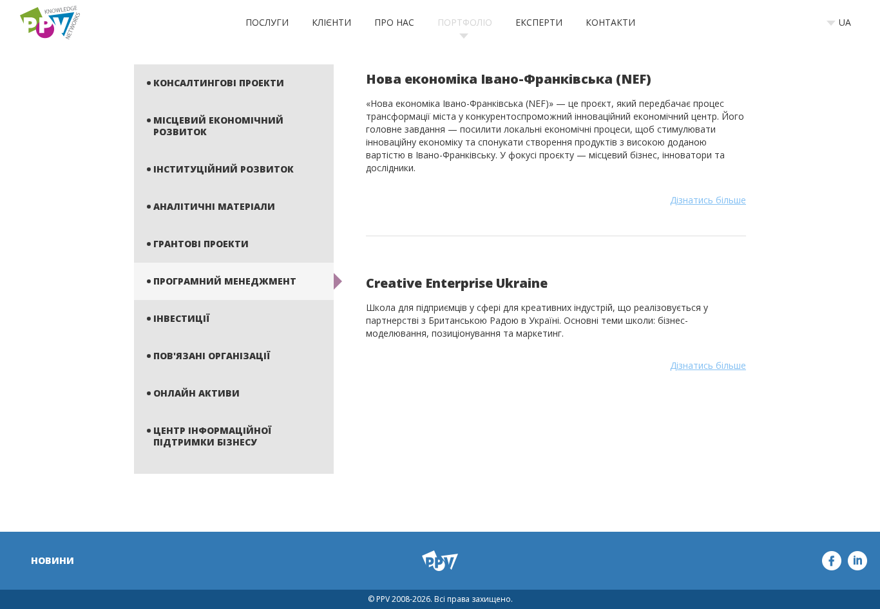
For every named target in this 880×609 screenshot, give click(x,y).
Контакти (610, 22)
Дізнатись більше (708, 200)
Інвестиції (181, 318)
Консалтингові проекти (218, 83)
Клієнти (331, 22)
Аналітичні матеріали (214, 206)
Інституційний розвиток (223, 169)
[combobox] (843, 22)
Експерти (538, 22)
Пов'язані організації (211, 356)
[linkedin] (857, 560)
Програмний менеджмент (224, 281)
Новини (52, 560)
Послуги (267, 22)
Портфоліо (464, 22)
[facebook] (831, 560)
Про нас (394, 22)
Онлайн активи (196, 393)
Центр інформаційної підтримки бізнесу (212, 436)
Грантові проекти (201, 244)
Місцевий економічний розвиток (218, 126)
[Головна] (50, 22)
